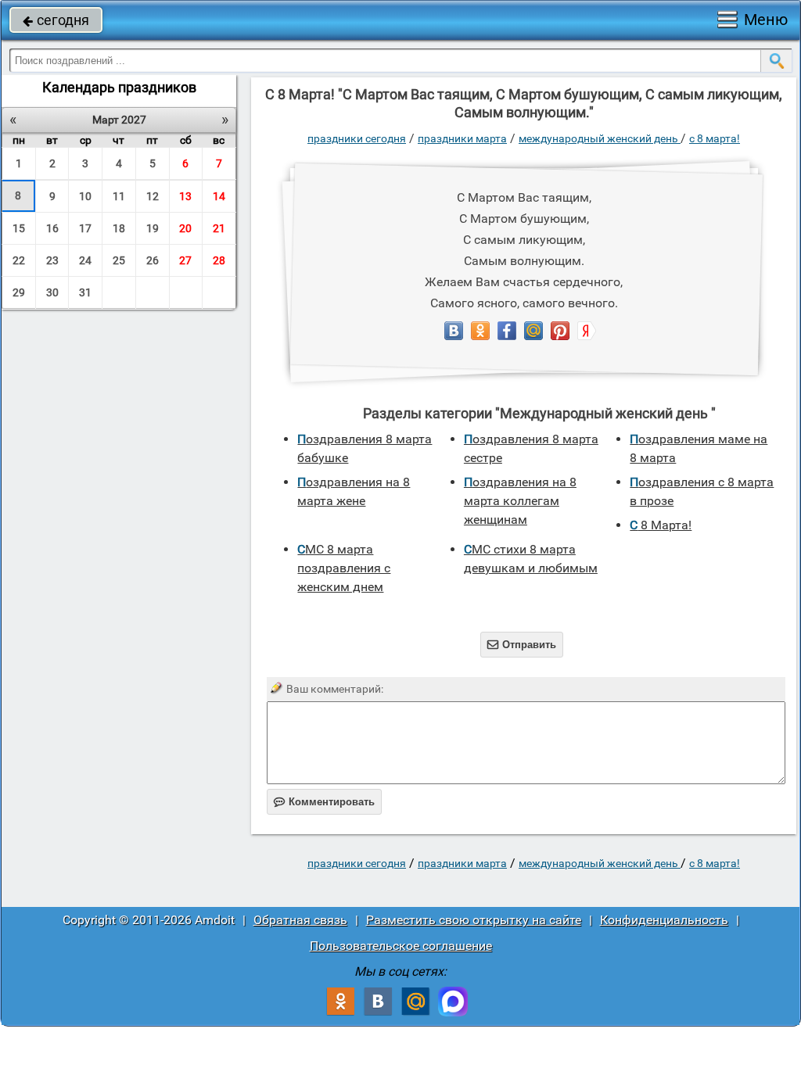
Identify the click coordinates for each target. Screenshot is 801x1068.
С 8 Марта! (714, 138)
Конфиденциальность (664, 919)
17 (85, 228)
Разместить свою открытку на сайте (473, 919)
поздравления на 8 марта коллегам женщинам (520, 501)
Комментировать (324, 802)
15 (19, 228)
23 (52, 260)
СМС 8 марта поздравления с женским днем (343, 568)
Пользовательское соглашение (401, 945)
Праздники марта (462, 138)
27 (185, 260)
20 (185, 228)
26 (152, 260)
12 (152, 196)
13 (185, 196)
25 (119, 260)
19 (152, 228)
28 (219, 260)
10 (85, 196)
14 (219, 196)
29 (19, 292)
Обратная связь (300, 919)
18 (119, 228)
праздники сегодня (356, 138)
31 (85, 292)
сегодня (56, 20)
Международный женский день (600, 138)
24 (85, 260)
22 (19, 260)
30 (52, 292)
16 (52, 228)
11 (119, 196)
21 (219, 228)
